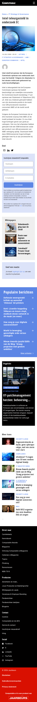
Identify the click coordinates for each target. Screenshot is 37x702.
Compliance (20, 454)
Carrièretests (7, 534)
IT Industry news (23, 466)
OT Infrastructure (10, 391)
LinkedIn (8, 652)
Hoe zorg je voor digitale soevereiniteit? (15, 323)
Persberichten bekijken (10, 602)
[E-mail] (4, 150)
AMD (27, 57)
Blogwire (5, 607)
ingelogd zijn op (18, 272)
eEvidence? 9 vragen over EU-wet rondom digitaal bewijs (25, 459)
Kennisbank (6, 538)
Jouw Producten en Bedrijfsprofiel (15, 586)
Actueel (22, 54)
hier (21, 205)
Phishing (5, 563)
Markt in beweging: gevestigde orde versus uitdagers (15, 333)
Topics (4, 559)
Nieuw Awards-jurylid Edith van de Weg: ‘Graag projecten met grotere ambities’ (17, 345)
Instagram (9, 660)
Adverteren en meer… (10, 582)
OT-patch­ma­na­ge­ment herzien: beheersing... (17, 397)
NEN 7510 (6, 571)
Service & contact (9, 625)
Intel (23, 60)
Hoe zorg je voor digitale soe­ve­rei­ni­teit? (24, 500)
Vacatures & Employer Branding (14, 594)
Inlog (4, 633)
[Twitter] (12, 150)
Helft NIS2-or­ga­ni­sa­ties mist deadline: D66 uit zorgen (24, 512)
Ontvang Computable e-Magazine (15, 551)
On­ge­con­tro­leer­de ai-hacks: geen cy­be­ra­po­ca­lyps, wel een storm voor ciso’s (25, 446)
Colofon (5, 617)
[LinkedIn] (8, 150)
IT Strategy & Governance (19, 14)
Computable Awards (10, 543)
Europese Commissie (10, 60)
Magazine (6, 547)
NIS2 (17, 506)
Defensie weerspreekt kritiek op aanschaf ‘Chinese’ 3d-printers (14, 300)
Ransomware (7, 567)
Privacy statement (9, 687)
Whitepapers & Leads (10, 590)
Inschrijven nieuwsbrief (11, 629)
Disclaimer (6, 675)
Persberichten (7, 598)
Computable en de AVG (11, 621)
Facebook (9, 644)
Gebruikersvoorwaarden (11, 681)
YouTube (8, 656)
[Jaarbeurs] (18, 697)
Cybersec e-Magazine (10, 555)
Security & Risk (22, 439)
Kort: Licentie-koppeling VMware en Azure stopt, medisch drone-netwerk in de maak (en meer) (16, 312)
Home (4, 14)
